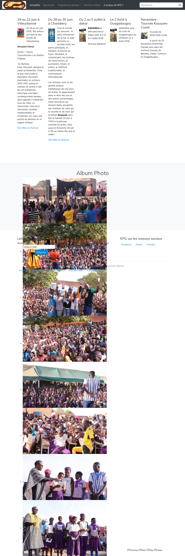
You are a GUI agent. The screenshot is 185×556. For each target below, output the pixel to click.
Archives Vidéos (92, 5)
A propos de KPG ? (113, 5)
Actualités (35, 5)
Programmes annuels (68, 5)
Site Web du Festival (27, 127)
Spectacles (48, 5)
